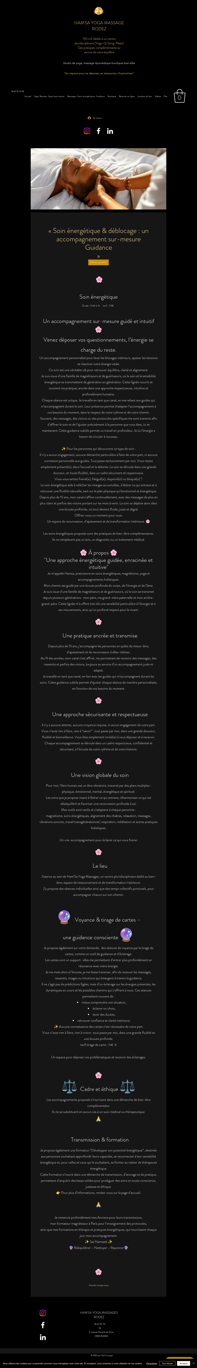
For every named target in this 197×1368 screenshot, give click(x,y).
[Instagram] (87, 131)
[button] (179, 96)
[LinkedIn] (110, 131)
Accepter (184, 1363)
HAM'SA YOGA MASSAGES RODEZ (99, 1314)
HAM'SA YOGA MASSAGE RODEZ (99, 26)
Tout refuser (167, 1363)
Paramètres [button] (151, 1363)
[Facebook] (98, 131)
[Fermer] (193, 1363)
